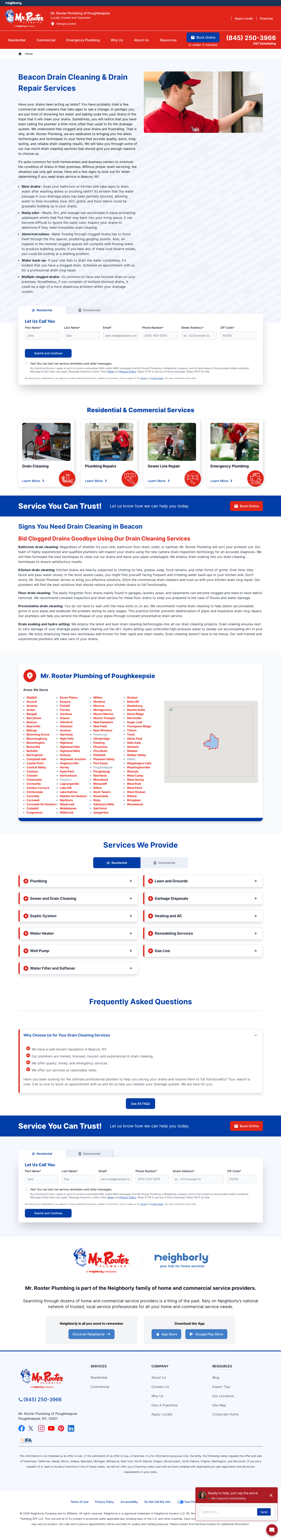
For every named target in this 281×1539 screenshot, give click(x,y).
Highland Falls (70, 746)
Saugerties (101, 812)
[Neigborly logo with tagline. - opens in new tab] (182, 1260)
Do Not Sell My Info (157, 1501)
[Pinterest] (61, 1428)
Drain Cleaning (35, 466)
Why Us (157, 1396)
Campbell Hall (36, 759)
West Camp (135, 775)
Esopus (65, 701)
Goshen (65, 730)
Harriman (66, 734)
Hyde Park (67, 771)
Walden (132, 751)
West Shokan (136, 792)
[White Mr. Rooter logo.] (24, 18)
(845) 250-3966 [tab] (251, 37)
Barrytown (34, 718)
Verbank (133, 746)
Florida (65, 710)
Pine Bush (100, 751)
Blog (215, 1377)
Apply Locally (162, 1414)
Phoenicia (100, 746)
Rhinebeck (100, 779)
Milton (97, 697)
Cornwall (33, 800)
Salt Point (100, 808)
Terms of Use (79, 1501)
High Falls (67, 738)
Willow (132, 796)
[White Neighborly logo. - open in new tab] (13, 3)
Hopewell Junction (73, 759)
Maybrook (67, 804)
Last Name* (72, 327)
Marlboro (66, 800)
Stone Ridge (135, 714)
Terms (110, 371)
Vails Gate (134, 742)
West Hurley (135, 779)
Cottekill (32, 808)
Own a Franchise (164, 1405)
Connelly (33, 796)
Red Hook (100, 775)
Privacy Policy (128, 371)
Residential (44, 310)
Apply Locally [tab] (244, 18)
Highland (66, 742)
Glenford (66, 722)
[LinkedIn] (71, 1428)
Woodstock (135, 804)
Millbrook (66, 812)
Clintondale (35, 792)
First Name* (33, 327)
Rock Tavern (102, 792)
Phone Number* (153, 327)
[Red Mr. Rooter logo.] (101, 1260)
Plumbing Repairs (100, 466)
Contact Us (160, 1387)
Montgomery (102, 710)
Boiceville (33, 746)
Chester (32, 775)
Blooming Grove (38, 734)
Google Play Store (209, 1334)
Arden (31, 710)
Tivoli (131, 734)
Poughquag (101, 771)
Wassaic (133, 771)
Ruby (97, 800)
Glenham (66, 726)
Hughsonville (69, 763)
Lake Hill (66, 788)
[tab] (83, 40)
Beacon (32, 722)
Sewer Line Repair (164, 466)
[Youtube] (51, 1428)
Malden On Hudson (73, 796)
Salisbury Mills (103, 804)
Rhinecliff (100, 783)
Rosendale (100, 796)
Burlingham (35, 755)
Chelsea (32, 771)
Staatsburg (135, 705)
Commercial (91, 310)
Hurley (64, 767)
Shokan (132, 697)
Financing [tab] (266, 18)
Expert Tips (221, 1387)
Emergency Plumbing (229, 466)
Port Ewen (100, 763)
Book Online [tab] (205, 37)
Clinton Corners (38, 788)
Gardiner (66, 714)
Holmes (65, 755)
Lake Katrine (68, 792)
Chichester (34, 779)
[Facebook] (21, 1428)
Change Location (66, 23)
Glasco (65, 718)
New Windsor (103, 730)
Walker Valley (136, 755)
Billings (32, 730)
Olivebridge (101, 738)
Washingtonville (138, 767)
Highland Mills (70, 751)
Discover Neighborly (89, 1334)
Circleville (34, 783)
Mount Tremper (104, 718)
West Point (134, 788)
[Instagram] (41, 1428)
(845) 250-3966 (42, 1399)
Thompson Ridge (139, 726)
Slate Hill (133, 701)
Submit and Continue (48, 353)
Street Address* (192, 327)
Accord (32, 701)
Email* (107, 327)
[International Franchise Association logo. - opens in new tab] (26, 1440)
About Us (158, 1377)
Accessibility (129, 1501)
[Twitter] (31, 1428)
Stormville (134, 718)
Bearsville (33, 726)
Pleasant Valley (104, 759)
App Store (169, 1334)
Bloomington (36, 742)
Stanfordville (136, 710)
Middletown (68, 808)
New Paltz (100, 726)
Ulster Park (134, 738)
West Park (134, 783)
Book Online (249, 506)
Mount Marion (103, 714)
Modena (99, 701)
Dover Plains (69, 697)
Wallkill (32, 697)
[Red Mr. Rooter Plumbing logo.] (49, 1378)
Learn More (31, 480)
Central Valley (36, 767)
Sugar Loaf (134, 722)
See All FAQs (140, 1104)
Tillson (132, 730)
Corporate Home (225, 1414)
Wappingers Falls (139, 763)
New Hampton (103, 722)
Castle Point (35, 763)
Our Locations (223, 1396)
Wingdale (133, 800)
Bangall (32, 714)
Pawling (99, 742)
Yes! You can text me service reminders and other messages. (71, 363)
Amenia (32, 705)
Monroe (99, 705)
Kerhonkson (68, 775)
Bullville (32, 751)
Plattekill (99, 755)
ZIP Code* (227, 327)
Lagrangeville (69, 783)
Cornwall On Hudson (41, 804)
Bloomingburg (37, 738)
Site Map (219, 1405)
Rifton (97, 788)
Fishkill (65, 705)
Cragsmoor (35, 812)
